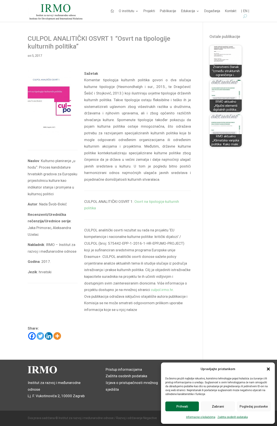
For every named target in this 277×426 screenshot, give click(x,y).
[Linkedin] (49, 336)
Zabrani (218, 406)
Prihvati (182, 406)
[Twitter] (40, 336)
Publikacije (168, 11)
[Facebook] (32, 336)
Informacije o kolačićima (200, 417)
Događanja (212, 11)
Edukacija (188, 11)
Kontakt (230, 11)
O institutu (126, 11)
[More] (57, 336)
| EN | (245, 11)
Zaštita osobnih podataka (232, 417)
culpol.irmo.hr (162, 290)
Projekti (149, 11)
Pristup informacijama (124, 369)
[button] (268, 369)
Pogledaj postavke (254, 406)
